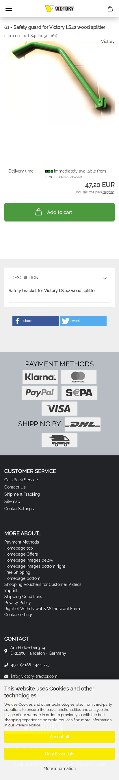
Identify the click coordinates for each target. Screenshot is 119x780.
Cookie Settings (19, 508)
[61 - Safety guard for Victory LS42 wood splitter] (59, 81)
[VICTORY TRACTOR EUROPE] (59, 8)
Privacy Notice (27, 725)
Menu (8, 8)
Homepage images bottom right (34, 566)
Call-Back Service (21, 480)
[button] (35, 321)
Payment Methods (21, 542)
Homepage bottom (22, 578)
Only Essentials (59, 753)
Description (25, 277)
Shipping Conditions (23, 596)
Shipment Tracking (22, 494)
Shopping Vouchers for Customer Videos (42, 584)
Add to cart (59, 212)
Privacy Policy (17, 602)
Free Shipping (17, 572)
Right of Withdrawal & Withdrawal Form (42, 608)
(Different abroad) (69, 177)
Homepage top (18, 548)
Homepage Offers (21, 554)
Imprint (11, 590)
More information (60, 768)
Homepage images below (28, 560)
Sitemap (12, 501)
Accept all (59, 736)
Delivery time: (21, 171)
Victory (108, 41)
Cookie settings (18, 614)
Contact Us (15, 487)
